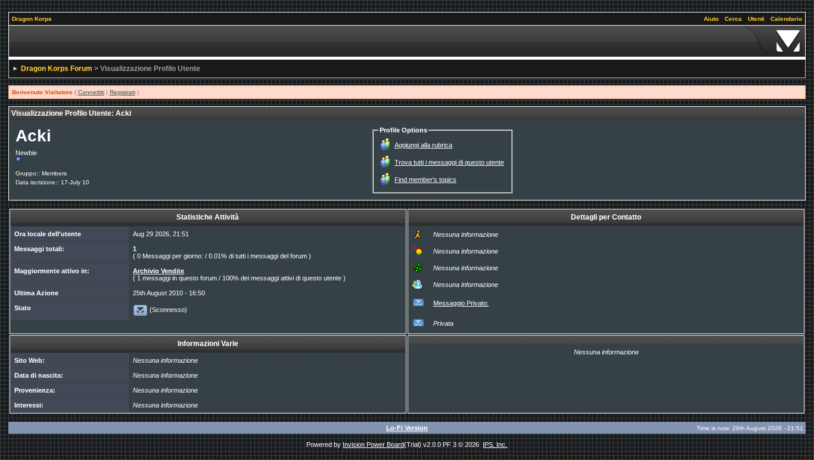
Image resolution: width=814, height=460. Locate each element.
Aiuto (711, 19)
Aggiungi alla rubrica (423, 145)
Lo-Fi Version (407, 427)
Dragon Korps (32, 19)
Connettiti (91, 92)
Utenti (756, 19)
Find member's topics (425, 179)
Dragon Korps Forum (56, 68)
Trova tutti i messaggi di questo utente (449, 162)
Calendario (786, 19)
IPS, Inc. (495, 444)
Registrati (122, 92)
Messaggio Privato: (461, 303)
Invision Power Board (373, 444)
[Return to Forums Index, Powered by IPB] (407, 41)
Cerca (733, 19)
